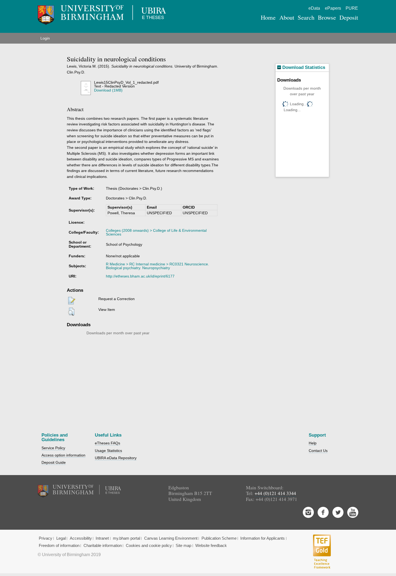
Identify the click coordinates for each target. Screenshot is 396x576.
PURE (352, 8)
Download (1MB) (108, 90)
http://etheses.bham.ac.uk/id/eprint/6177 (140, 276)
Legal (61, 538)
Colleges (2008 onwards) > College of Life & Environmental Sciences (156, 232)
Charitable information (103, 545)
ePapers (333, 8)
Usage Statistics (108, 450)
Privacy (45, 538)
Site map (183, 545)
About (286, 17)
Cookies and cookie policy (149, 545)
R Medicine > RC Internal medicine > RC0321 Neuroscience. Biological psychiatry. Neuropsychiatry (157, 266)
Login (45, 38)
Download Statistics (303, 67)
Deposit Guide (53, 462)
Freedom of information (59, 545)
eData (314, 8)
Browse (327, 17)
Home (268, 17)
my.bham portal (126, 538)
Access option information (63, 455)
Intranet (102, 538)
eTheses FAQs (107, 443)
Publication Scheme (219, 538)
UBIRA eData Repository (116, 458)
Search (306, 17)
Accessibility (81, 538)
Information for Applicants (262, 538)
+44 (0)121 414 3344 (275, 493)
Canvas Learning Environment (170, 538)
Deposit (348, 17)
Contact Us (318, 450)
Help (313, 443)
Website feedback (211, 545)
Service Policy (53, 448)
